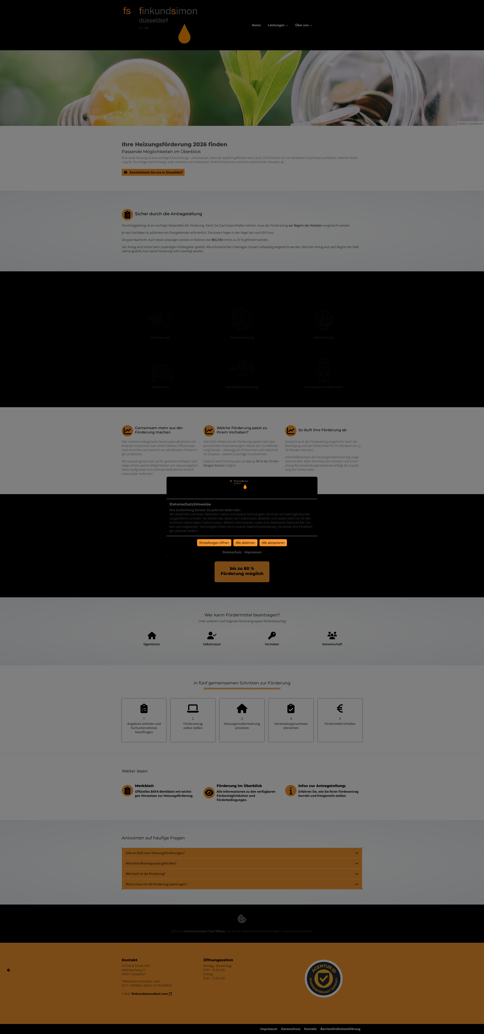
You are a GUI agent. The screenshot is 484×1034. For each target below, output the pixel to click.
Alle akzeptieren (273, 543)
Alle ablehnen (245, 543)
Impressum (252, 552)
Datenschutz (232, 552)
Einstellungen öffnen (214, 543)
